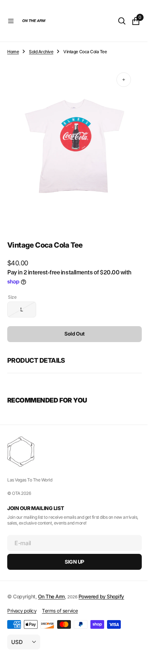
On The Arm (51, 596)
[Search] (116, 21)
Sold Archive (41, 51)
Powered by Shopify (101, 596)
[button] (10, 21)
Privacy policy (21, 611)
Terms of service (60, 611)
